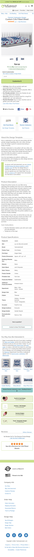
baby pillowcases (18, 345)
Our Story (7, 486)
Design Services (9, 525)
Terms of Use (15, 545)
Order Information (9, 503)
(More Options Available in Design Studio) (12, 73)
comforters (22, 353)
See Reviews (20, 22)
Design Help (8, 523)
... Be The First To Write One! (17, 438)
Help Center (30, 10)
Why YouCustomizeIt (10, 488)
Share (22, 109)
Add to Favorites (9, 109)
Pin (30, 109)
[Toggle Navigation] (26, 6)
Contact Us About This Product (17, 327)
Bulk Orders (8, 528)
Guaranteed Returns (10, 508)
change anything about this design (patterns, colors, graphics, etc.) (18, 166)
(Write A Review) (27, 432)
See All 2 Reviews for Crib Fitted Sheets (17, 447)
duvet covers (15, 353)
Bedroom (7, 352)
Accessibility (11, 550)
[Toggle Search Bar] (29, 6)
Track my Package (10, 511)
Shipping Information (10, 506)
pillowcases (5, 355)
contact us (12, 172)
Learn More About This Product (11, 103)
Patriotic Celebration (25, 125)
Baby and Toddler (9, 342)
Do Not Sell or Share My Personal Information (17, 547)
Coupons (7, 545)
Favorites (22, 10)
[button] (32, 6)
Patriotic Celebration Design (17, 17)
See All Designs (9, 520)
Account (16, 10)
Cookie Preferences (21, 550)
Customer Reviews (10, 491)
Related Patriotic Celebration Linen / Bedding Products (17, 389)
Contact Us (8, 493)
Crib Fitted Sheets (8, 125)
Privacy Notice (24, 545)
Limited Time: (17, 1)
